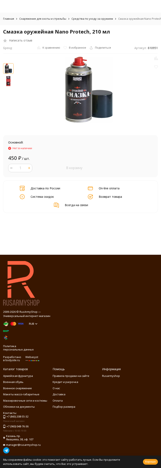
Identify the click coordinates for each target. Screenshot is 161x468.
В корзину (74, 167)
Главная (8, 19)
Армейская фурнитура (18, 376)
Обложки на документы (19, 407)
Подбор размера (64, 407)
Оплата (58, 400)
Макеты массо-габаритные (21, 394)
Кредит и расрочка (65, 382)
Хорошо (150, 461)
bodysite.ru (12, 360)
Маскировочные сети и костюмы (25, 400)
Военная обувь (13, 382)
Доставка (59, 394)
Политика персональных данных (18, 347)
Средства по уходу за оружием (92, 19)
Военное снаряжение (17, 388)
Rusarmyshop (111, 376)
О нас (56, 388)
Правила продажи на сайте (71, 376)
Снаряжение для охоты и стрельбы (42, 19)
